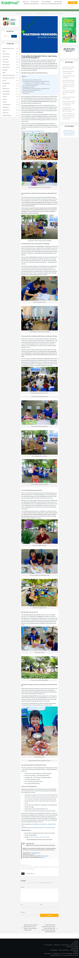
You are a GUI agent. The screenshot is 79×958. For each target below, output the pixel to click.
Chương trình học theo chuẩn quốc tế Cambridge (34, 82)
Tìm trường (73, 2)
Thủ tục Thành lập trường (63, 950)
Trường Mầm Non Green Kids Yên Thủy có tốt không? (68, 72)
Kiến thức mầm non (6, 67)
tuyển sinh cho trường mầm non (69, 131)
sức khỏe (4, 85)
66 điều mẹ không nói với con (8, 48)
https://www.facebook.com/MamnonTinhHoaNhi (39, 837)
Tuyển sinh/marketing (7, 115)
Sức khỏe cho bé (6, 88)
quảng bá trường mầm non (69, 134)
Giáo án (4, 51)
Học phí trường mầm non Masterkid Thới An (32, 90)
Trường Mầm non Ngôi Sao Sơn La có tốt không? (68, 76)
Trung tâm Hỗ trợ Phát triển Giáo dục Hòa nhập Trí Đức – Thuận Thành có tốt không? (68, 103)
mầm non (41, 867)
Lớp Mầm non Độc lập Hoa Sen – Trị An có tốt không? (68, 98)
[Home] (17, 13)
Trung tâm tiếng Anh (6, 104)
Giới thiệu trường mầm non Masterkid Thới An (32, 79)
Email (41, 904)
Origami (4, 72)
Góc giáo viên (58, 1)
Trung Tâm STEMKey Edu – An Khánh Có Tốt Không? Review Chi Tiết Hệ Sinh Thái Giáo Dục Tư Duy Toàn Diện (68, 116)
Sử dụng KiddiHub (6, 83)
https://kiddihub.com (35, 852)
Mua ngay (43, 857)
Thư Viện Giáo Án (55, 953)
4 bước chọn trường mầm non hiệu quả (51, 3)
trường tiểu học (6, 112)
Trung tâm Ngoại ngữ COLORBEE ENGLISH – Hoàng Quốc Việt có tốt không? (68, 109)
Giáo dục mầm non (6, 53)
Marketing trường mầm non (31, 3)
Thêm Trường (46, 855)
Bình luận (22, 887)
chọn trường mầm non (27, 867)
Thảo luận (4, 96)
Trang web (23, 912)
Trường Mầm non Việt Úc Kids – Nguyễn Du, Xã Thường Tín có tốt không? (68, 86)
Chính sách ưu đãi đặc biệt (28, 91)
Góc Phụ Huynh (6, 61)
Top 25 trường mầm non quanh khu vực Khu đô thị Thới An (42, 827)
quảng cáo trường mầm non (69, 133)
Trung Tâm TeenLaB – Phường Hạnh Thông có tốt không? (68, 68)
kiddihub (36, 867)
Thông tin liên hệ (26, 93)
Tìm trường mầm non (48, 944)
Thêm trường (31, 854)
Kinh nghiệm (5, 69)
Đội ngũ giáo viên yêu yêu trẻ (29, 87)
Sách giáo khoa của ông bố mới (9, 75)
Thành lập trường (6, 93)
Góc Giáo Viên (5, 59)
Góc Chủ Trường (46, 1)
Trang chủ (25, 1)
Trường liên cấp (6, 107)
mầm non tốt (48, 867)
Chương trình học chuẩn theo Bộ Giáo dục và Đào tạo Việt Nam (37, 84)
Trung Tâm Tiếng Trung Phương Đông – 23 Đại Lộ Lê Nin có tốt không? (68, 92)
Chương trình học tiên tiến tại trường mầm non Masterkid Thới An (36, 81)
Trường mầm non (6, 109)
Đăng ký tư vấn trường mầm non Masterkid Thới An (32, 131)
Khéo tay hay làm (6, 64)
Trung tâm (5, 99)
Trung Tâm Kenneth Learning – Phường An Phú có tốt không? (68, 81)
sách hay (4, 80)
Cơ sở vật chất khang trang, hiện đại (30, 85)
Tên (22, 904)
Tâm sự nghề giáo (6, 91)
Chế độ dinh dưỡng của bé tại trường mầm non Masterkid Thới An (36, 88)
